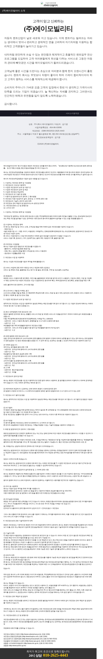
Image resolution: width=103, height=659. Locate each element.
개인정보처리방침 (24, 113)
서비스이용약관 (72, 113)
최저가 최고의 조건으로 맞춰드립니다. (48, 654)
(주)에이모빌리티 (51, 144)
